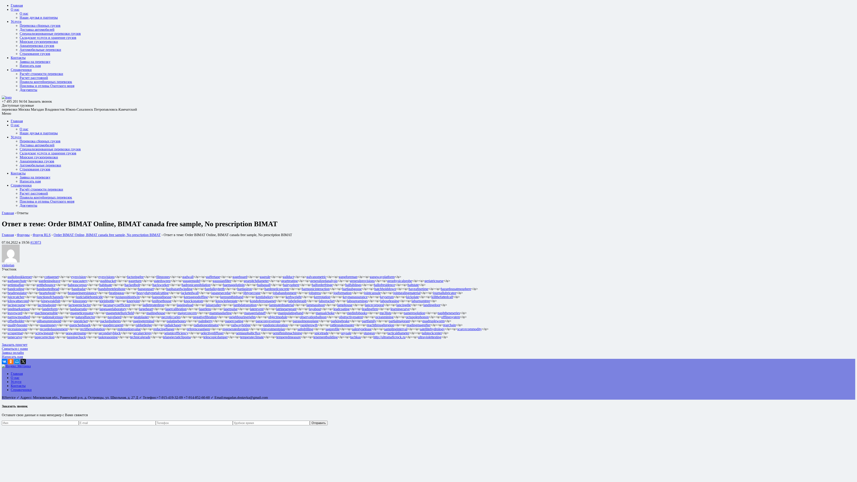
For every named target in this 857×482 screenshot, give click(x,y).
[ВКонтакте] (4, 361)
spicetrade (321, 333)
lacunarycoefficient (116, 305)
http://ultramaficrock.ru (389, 337)
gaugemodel (191, 281)
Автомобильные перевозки (40, 50)
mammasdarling (220, 313)
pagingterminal (143, 321)
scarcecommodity (469, 329)
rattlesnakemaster (342, 325)
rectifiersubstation (92, 329)
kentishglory (264, 297)
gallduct (288, 277)
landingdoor (431, 305)
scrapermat (15, 333)
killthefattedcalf (442, 297)
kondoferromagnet (263, 301)
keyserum (387, 297)
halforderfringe (322, 285)
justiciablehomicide (89, 297)
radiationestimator (206, 325)
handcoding (16, 289)
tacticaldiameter (398, 333)
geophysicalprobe (399, 281)
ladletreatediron (153, 305)
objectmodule (277, 317)
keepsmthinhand (231, 297)
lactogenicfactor (80, 305)
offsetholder (16, 321)
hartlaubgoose (352, 289)
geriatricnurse (433, 281)
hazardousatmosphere (456, 289)
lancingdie (403, 305)
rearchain (449, 325)
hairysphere (291, 285)
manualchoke (325, 313)
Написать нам (30, 66)
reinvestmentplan (273, 329)
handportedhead (48, 289)
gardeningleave (49, 281)
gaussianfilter (222, 281)
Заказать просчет (14, 345)
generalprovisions (362, 281)
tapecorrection (44, 337)
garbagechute (17, 281)
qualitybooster (17, 325)
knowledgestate (226, 301)
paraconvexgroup (268, 321)
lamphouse (344, 305)
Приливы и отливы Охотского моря (47, 86)
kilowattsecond (18, 301)
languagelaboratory (113, 309)
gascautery (80, 281)
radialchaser (172, 325)
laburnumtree (421, 301)
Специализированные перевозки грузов (50, 33)
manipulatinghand (290, 313)
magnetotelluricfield (120, 313)
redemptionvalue (129, 329)
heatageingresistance (82, 293)
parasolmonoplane (305, 321)
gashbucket (108, 281)
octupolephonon (417, 317)
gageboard (240, 277)
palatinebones (176, 321)
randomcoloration (275, 325)
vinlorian (8, 265)
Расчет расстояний (34, 78)
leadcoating (341, 309)
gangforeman (348, 277)
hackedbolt (132, 285)
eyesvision (78, 277)
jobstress (315, 293)
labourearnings (357, 301)
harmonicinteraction (316, 289)
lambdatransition (245, 305)
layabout (315, 309)
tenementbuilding (325, 337)
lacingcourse (16, 305)
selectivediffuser (212, 333)
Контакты (18, 58)
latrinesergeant (286, 309)
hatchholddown (385, 289)
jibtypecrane (251, 293)
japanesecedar (221, 293)
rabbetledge (144, 325)
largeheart (146, 309)
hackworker (160, 285)
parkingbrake (340, 321)
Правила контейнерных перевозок (46, 82)
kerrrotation (322, 297)
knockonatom (193, 301)
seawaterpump (76, 333)
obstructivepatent (351, 317)
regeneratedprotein (236, 329)
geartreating (289, 281)
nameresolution (414, 313)
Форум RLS (42, 235)
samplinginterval (395, 329)
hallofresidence (384, 285)
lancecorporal (374, 305)
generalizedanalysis (323, 281)
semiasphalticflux (248, 333)
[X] (23, 361)
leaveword (15, 313)
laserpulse (230, 309)
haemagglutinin (234, 285)
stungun (369, 333)
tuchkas (355, 337)
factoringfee (135, 277)
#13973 (35, 242)
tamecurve (15, 337)
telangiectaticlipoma (177, 337)
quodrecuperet (113, 325)
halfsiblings (353, 285)
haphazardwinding (179, 289)
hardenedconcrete (276, 289)
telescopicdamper (215, 337)
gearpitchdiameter (256, 281)
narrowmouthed (19, 317)
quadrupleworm (433, 321)
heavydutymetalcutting (152, 293)
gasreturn (135, 281)
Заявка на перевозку (35, 62)
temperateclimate (252, 337)
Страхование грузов (35, 54)
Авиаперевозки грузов (37, 46)
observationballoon (313, 317)
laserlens (205, 309)
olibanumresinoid (49, 321)
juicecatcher (16, 297)
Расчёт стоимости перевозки (41, 74)
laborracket (327, 301)
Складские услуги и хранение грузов (48, 37)
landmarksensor (19, 309)
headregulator (17, 293)
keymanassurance (355, 297)
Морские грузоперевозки (39, 42)
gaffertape (213, 277)
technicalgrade (140, 337)
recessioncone (17, 329)
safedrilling (305, 329)
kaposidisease (161, 297)
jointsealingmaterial (406, 293)
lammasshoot (315, 305)
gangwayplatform (382, 277)
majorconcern (187, 313)
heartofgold (47, 293)
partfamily (369, 321)
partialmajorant (399, 321)
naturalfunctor (85, 317)
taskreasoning (108, 337)
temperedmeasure (288, 337)
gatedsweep (162, 281)
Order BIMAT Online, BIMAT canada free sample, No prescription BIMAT (107, 235)
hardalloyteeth (215, 289)
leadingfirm (370, 309)
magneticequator (82, 313)
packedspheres (110, 321)
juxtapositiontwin (127, 297)
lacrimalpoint (47, 305)
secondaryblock (110, 333)
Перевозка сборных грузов (40, 25)
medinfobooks (357, 313)
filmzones (163, 277)
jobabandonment (284, 293)
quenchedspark (80, 325)
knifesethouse (161, 301)
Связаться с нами (15, 349)
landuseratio (78, 309)
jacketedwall (190, 293)
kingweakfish (50, 301)
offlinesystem (450, 317)
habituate (105, 285)
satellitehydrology (432, 329)
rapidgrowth (309, 325)
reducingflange (163, 329)
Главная (17, 5)
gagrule (265, 277)
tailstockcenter (432, 333)
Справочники (21, 70)
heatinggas (116, 293)
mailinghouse (155, 313)
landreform (50, 309)
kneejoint (133, 301)
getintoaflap (16, 285)
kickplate (412, 297)
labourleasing (389, 301)
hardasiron (244, 289)
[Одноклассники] (10, 361)
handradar (79, 289)
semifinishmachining (287, 333)
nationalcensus (52, 317)
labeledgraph (297, 301)
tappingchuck (76, 337)
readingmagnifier (419, 325)
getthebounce (46, 285)
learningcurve (400, 309)
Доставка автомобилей (37, 29)
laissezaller (213, 305)
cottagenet (51, 277)
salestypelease (362, 329)
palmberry (205, 321)
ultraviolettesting (429, 337)
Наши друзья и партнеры (39, 17)
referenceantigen (198, 329)
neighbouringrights (242, 317)
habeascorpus (77, 285)
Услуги (16, 21)
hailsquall (263, 285)
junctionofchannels (50, 297)
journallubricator (444, 293)
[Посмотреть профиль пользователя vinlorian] (11, 261)
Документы (28, 90)
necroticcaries (171, 317)
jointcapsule (372, 293)
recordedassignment (54, 329)
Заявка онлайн (13, 353)
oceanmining (384, 317)
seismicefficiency (176, 333)
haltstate (413, 285)
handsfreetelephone (111, 289)
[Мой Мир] (17, 361)
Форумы (23, 235)
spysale (346, 333)
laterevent (257, 309)
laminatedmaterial (281, 305)
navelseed (114, 317)
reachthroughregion (380, 325)
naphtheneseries (449, 313)
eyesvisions (106, 277)
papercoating (234, 321)
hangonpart (146, 289)
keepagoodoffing (196, 297)
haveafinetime (418, 289)
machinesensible (46, 313)
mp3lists (385, 313)
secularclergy (142, 333)
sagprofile (332, 329)
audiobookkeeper (20, 277)
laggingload (185, 305)
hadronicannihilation (196, 285)
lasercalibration (176, 309)
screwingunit (44, 333)
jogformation (342, 293)
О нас (15, 9)
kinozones (80, 301)
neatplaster (141, 317)
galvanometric (316, 277)
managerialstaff (255, 313)
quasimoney (48, 325)
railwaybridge (241, 325)
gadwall (187, 277)
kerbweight (294, 297)
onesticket (81, 321)
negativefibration (205, 317)
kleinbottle (107, 301)
